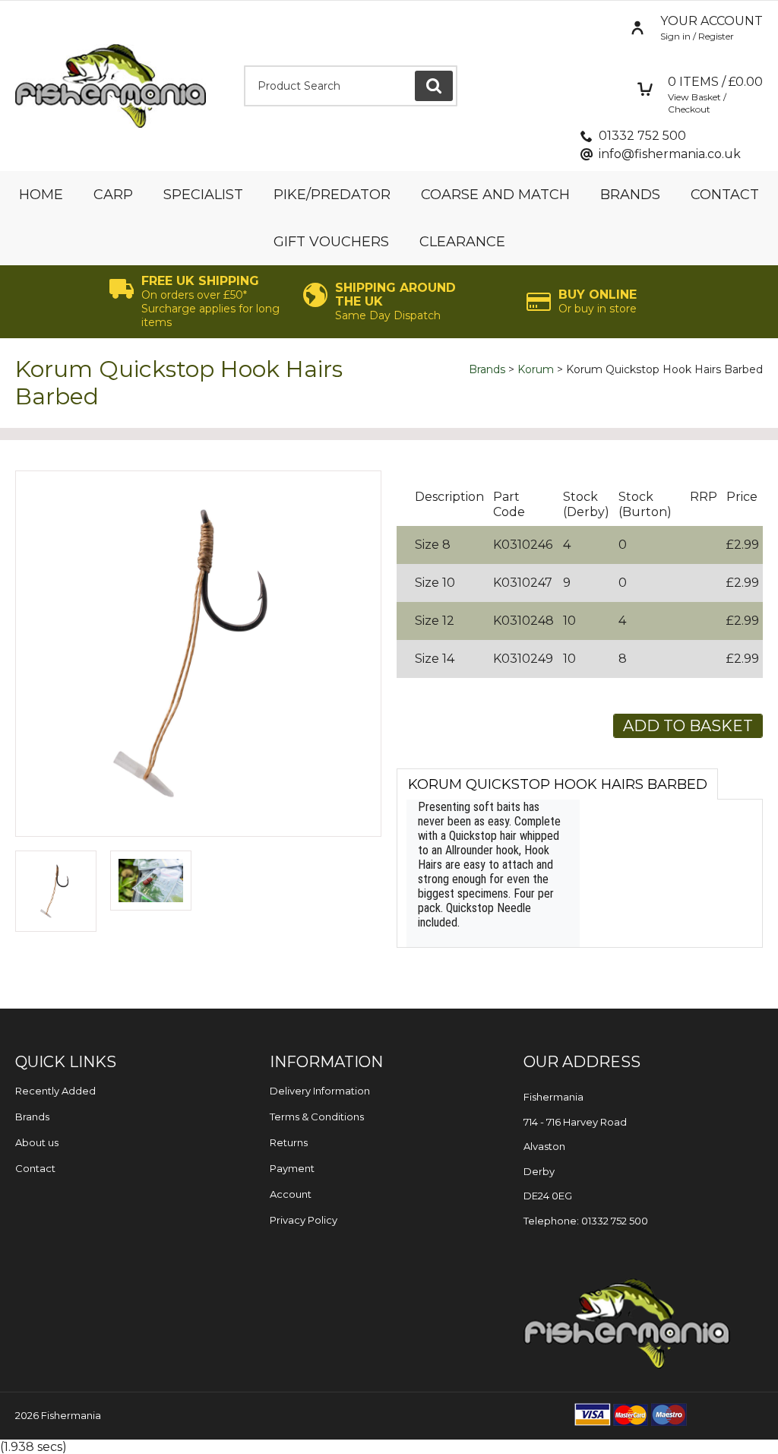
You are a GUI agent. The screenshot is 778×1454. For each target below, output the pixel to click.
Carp (113, 194)
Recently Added (55, 1091)
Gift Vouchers (331, 241)
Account (291, 1194)
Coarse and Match (495, 194)
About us (37, 1142)
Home (41, 194)
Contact (725, 194)
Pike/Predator (332, 194)
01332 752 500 (642, 135)
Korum (535, 369)
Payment (292, 1168)
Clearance (462, 241)
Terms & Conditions (317, 1116)
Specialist (203, 194)
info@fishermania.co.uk (670, 154)
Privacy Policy (303, 1220)
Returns (289, 1142)
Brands (630, 194)
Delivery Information (320, 1091)
